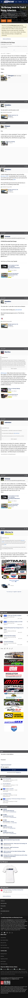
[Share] (27, 53)
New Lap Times (3, 942)
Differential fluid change (10, 635)
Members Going (7, 844)
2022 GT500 (14, 822)
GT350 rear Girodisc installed (14, 615)
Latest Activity (3, 937)
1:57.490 (5, 814)
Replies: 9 (9, 53)
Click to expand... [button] (14, 368)
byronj (5, 623)
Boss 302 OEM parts (7, 783)
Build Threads (5, 791)
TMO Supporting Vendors (7, 892)
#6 (26, 298)
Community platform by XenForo (11, 977)
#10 (26, 528)
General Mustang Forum (7, 781)
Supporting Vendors (4, 958)
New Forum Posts (4, 945)
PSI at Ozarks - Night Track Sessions (11, 847)
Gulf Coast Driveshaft (7, 778)
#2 (26, 101)
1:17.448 (5, 820)
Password (3, 759)
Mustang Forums (18, 917)
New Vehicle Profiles (4, 940)
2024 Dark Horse (13, 811)
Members (2, 956)
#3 (26, 122)
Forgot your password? (6, 764)
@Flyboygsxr (4, 373)
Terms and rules (4, 903)
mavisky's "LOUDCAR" (8, 788)
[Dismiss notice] (26, 25)
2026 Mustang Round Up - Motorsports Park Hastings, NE (15, 843)
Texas (20, 75)
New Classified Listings (5, 947)
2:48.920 (5, 809)
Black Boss (6, 643)
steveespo (6, 637)
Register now (18, 772)
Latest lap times (3, 806)
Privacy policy (3, 905)
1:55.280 (5, 825)
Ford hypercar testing (7, 793)
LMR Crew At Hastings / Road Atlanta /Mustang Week (13, 889)
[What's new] (23, 1)
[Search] (26, 1)
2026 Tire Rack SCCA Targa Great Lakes (12, 839)
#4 (26, 166)
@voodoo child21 (5, 176)
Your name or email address (7, 754)
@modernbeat (18, 309)
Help (1, 908)
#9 (26, 475)
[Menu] (1, 1)
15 (7, 644)
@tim (14, 179)
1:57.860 (5, 831)
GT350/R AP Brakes (8, 641)
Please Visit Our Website (14, 580)
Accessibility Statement (5, 911)
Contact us (3, 900)
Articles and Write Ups (10, 623)
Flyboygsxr (4, 44)
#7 (26, 348)
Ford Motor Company (13, 986)
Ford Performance (24, 989)
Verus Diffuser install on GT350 (14, 621)
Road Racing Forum (6, 796)
